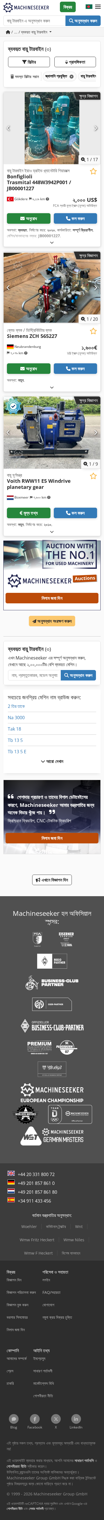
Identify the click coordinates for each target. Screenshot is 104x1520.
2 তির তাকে (16, 706)
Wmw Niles (74, 1239)
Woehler (29, 1226)
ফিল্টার (31, 62)
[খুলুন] (51, 242)
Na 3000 (16, 718)
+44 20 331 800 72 (36, 1174)
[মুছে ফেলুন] (71, 76)
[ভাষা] (89, 7)
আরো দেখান (54, 761)
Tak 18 (14, 729)
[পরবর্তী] (95, 128)
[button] (98, 7)
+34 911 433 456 (34, 1201)
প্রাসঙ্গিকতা (76, 62)
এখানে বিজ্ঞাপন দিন (54, 880)
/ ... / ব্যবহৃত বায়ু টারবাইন (29, 32)
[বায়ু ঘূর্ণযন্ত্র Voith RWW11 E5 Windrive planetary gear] (52, 433)
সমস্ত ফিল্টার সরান (26, 76)
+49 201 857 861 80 (37, 1192)
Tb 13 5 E (17, 752)
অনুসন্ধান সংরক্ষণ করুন (54, 621)
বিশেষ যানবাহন (71, 1253)
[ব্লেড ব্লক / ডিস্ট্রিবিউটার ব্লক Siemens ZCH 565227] (52, 288)
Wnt (79, 1226)
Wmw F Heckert (38, 1253)
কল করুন (78, 218)
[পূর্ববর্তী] (8, 128)
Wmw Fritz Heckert (37, 1239)
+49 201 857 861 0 (36, 1183)
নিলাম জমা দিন (52, 598)
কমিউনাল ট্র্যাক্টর (56, 1226)
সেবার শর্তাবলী (36, 1508)
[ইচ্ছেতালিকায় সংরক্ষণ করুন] (93, 171)
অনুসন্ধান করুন (85, 21)
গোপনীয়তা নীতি (15, 1508)
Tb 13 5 (15, 740)
